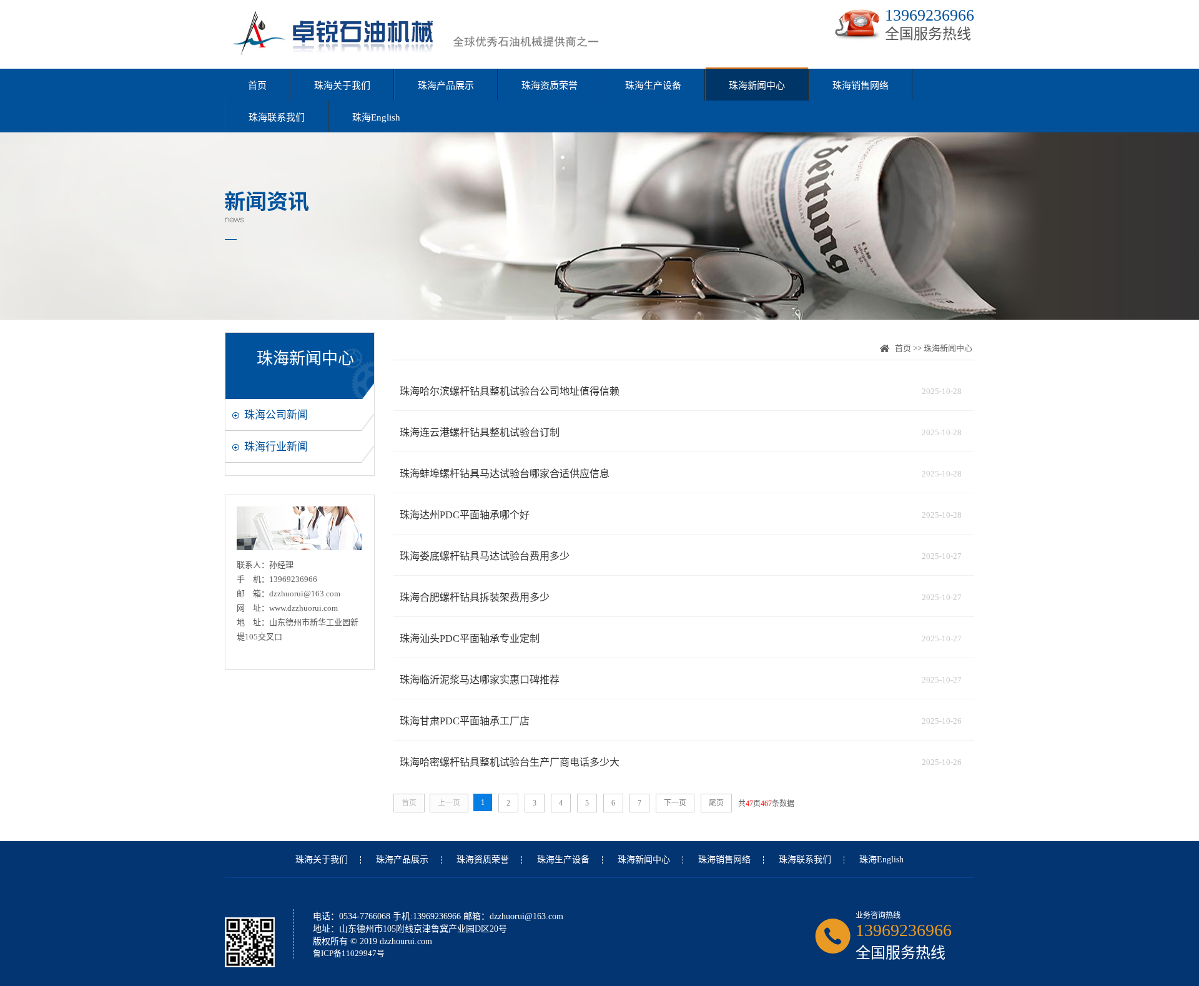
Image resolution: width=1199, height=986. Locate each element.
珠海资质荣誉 (549, 86)
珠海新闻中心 (757, 86)
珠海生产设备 (653, 86)
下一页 (675, 803)
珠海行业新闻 (276, 447)
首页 (257, 86)
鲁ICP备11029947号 (349, 953)
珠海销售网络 (860, 86)
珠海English (376, 117)
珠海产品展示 (446, 86)
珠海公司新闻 (276, 415)
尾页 (716, 803)
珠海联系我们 (277, 117)
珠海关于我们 (342, 86)
